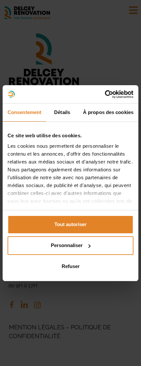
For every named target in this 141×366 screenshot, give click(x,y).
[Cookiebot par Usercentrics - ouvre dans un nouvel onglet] (104, 94)
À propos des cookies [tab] (108, 112)
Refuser (71, 266)
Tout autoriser (70, 224)
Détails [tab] (62, 112)
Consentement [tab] (24, 112)
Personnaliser (67, 245)
